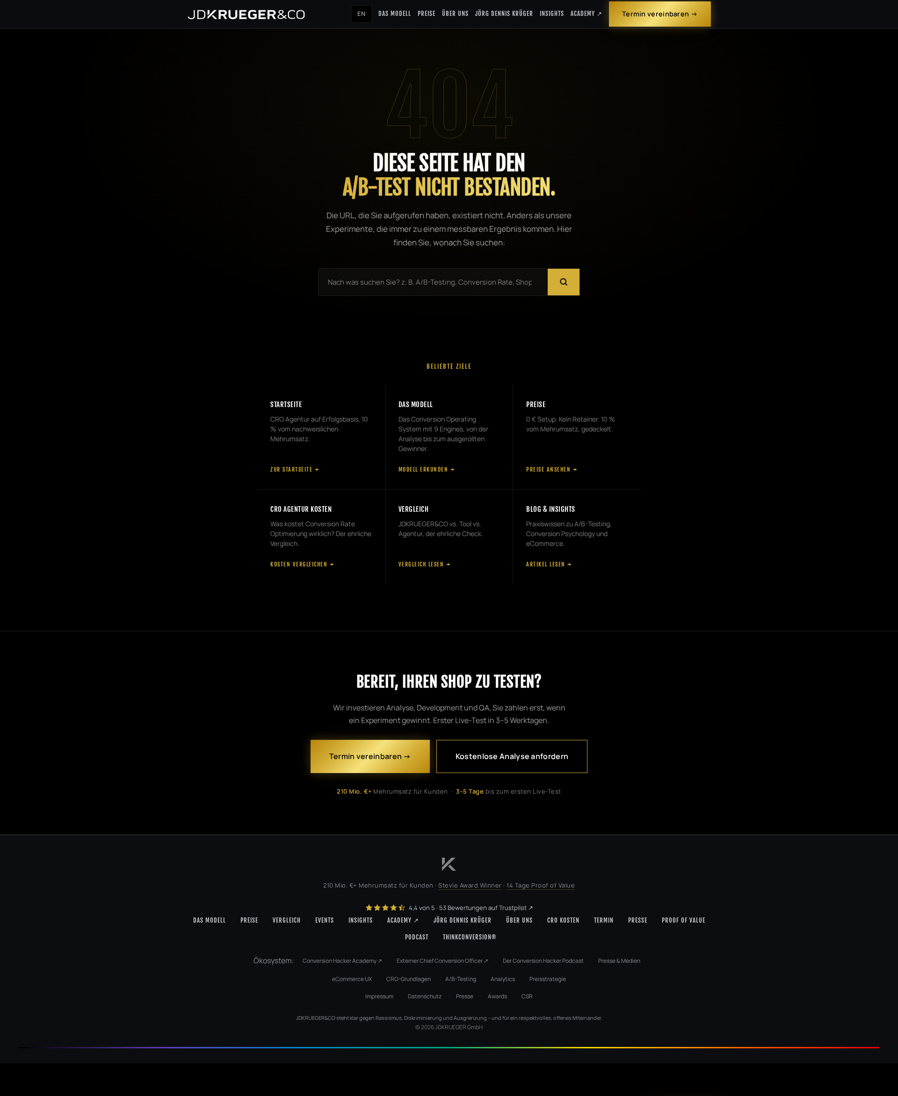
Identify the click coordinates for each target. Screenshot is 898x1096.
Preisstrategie (547, 979)
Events (324, 920)
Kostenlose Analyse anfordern (512, 756)
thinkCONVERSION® (469, 937)
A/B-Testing (460, 979)
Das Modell (394, 13)
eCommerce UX (352, 979)
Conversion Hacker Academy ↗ (342, 961)
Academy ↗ (586, 13)
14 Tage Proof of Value (541, 885)
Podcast (416, 937)
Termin (604, 920)
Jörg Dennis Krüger (504, 13)
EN (361, 13)
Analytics (503, 979)
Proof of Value (683, 920)
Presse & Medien (619, 961)
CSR (527, 996)
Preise (426, 13)
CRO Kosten (563, 920)
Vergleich (287, 920)
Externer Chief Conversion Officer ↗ (442, 961)
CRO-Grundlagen (408, 979)
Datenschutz (425, 996)
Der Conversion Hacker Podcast (543, 961)
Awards (497, 996)
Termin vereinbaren (655, 13)
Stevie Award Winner (470, 885)
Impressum (379, 996)
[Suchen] (563, 282)
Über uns (455, 13)
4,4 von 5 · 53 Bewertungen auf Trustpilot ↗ (470, 907)
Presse (637, 920)
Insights (552, 13)
